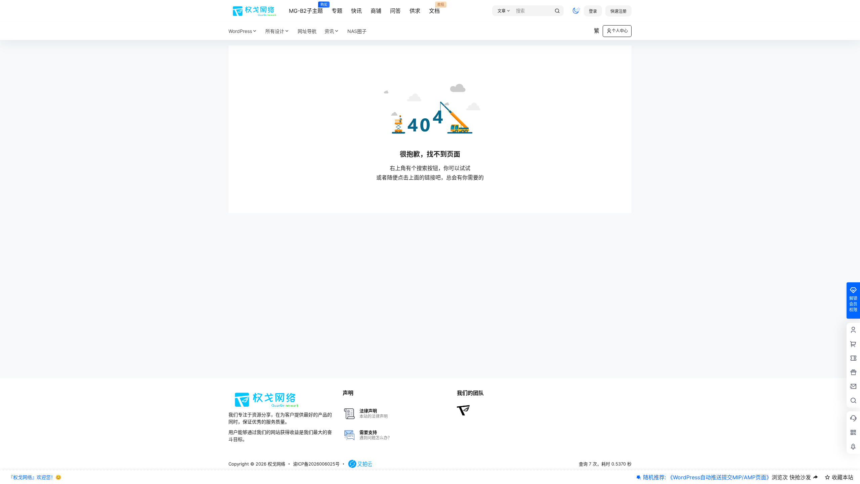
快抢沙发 (800, 477)
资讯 (329, 31)
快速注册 (618, 11)
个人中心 (620, 30)
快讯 (356, 10)
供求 (415, 10)
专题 (337, 10)
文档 (434, 8)
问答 (395, 10)
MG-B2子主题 (306, 8)
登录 (593, 11)
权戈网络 (275, 464)
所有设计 (274, 31)
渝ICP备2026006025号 (316, 464)
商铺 (376, 10)
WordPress (240, 31)
